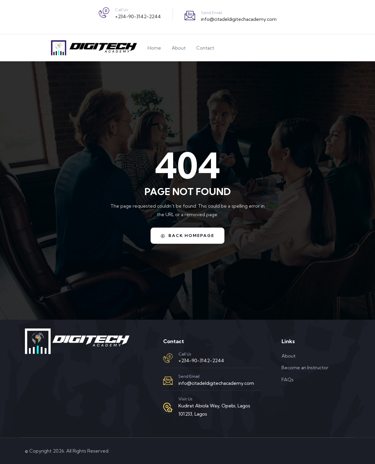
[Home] (93, 48)
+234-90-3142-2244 (138, 16)
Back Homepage (191, 235)
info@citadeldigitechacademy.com (239, 19)
